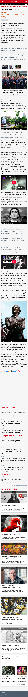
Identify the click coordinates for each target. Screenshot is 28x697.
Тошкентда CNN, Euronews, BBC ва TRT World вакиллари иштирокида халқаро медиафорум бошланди (13, 460)
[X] (4, 371)
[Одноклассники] (9, 371)
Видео (19, 6)
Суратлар (24, 6)
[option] (5, 67)
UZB (14, 4)
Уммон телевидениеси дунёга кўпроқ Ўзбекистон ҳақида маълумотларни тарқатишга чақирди (11, 423)
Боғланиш (3, 692)
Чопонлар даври (22, 657)
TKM (11, 4)
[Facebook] (16, 371)
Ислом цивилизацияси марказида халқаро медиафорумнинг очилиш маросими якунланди (12, 451)
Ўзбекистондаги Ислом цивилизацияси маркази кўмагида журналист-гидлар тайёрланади (12, 469)
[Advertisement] (14, 388)
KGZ (5, 4)
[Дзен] (12, 371)
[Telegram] (14, 371)
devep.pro (20, 695)
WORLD (17, 4)
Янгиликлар (5, 6)
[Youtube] (19, 371)
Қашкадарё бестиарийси (6, 657)
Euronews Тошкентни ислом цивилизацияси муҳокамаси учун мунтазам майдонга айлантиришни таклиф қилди (13, 414)
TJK (7, 4)
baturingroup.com (8, 695)
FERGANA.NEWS (14, 1)
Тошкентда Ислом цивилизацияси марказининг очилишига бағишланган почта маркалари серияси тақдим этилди (13, 442)
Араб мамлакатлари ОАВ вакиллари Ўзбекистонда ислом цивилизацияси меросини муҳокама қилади (11, 481)
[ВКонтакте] (7, 371)
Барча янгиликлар (19, 486)
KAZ (2, 4)
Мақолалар (13, 6)
